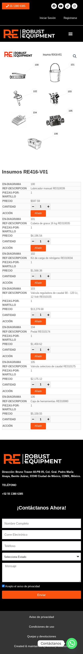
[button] (70, 33)
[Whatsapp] (71, 643)
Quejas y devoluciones (41, 636)
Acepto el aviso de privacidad (22, 586)
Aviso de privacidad (41, 616)
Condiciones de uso (41, 626)
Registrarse (70, 17)
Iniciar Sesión (48, 17)
